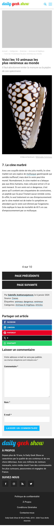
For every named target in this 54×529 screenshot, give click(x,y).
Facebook (11, 322)
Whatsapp (11, 343)
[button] (50, 4)
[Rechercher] (45, 4)
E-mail (8, 415)
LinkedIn (11, 327)
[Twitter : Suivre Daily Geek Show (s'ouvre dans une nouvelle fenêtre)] (31, 483)
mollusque (31, 174)
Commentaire (11, 366)
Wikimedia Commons (44, 157)
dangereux (28, 301)
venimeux (38, 301)
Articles (39, 305)
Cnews (15, 298)
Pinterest (11, 333)
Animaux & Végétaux (25, 305)
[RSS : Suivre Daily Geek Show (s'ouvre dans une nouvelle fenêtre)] (22, 483)
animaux (19, 301)
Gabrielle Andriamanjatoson (20, 295)
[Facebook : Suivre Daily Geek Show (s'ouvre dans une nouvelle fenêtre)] (5, 483)
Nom (7, 402)
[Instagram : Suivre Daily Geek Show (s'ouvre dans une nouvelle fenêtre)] (14, 483)
